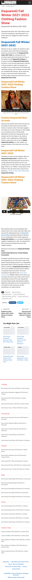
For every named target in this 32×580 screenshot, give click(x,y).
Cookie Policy (16, 569)
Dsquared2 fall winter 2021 (19, 294)
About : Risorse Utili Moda (16, 564)
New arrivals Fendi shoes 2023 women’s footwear (15, 518)
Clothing (20, 347)
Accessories (7, 327)
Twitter (11, 171)
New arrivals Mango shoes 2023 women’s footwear (15, 510)
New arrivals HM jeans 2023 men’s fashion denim (15, 403)
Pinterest (16, 171)
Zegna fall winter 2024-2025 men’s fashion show (15, 531)
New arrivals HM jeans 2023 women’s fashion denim (16, 465)
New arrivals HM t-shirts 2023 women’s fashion (14, 461)
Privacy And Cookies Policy (13, 566)
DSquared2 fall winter (6, 294)
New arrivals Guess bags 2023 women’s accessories (15, 496)
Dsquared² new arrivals (7, 298)
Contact (24, 566)
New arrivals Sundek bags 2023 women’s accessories (16, 479)
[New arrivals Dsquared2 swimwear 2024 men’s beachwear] (9, 330)
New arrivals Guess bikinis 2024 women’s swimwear (15, 440)
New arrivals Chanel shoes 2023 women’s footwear (15, 522)
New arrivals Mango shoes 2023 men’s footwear (14, 506)
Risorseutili (21, 577)
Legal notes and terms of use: (20, 561)
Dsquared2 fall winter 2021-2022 (9, 296)
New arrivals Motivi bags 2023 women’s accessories (15, 488)
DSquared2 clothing (16, 292)
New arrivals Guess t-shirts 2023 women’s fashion (15, 469)
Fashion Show (7, 347)
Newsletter (6, 561)
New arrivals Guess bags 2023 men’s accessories (14, 492)
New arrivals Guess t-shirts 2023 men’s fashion (14, 407)
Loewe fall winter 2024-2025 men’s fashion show (15, 535)
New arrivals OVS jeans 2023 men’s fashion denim (15, 388)
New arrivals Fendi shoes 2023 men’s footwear (14, 514)
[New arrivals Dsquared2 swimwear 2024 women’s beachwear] (23, 330)
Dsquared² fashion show (23, 296)
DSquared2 (7, 292)
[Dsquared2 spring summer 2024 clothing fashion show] (9, 350)
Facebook (24, 171)
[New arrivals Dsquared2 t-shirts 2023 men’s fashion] (23, 350)
